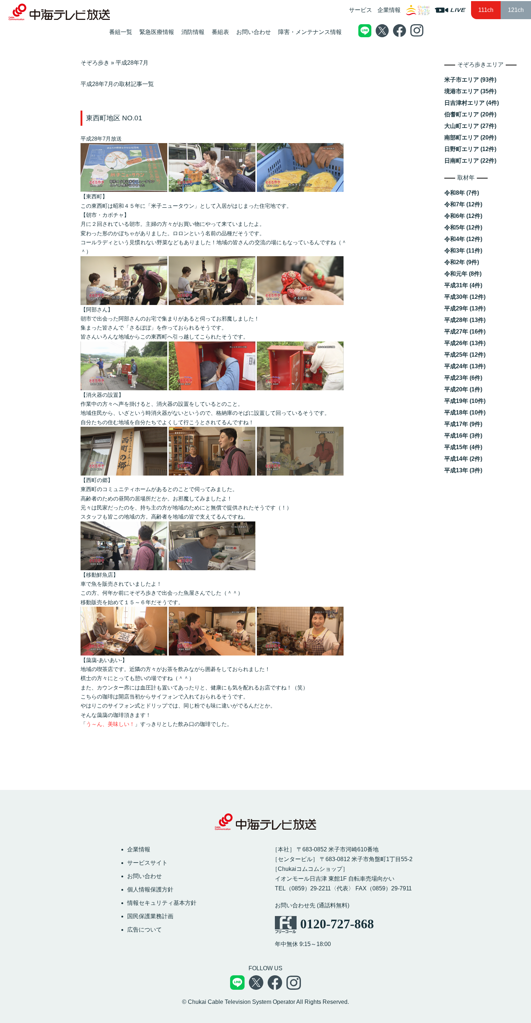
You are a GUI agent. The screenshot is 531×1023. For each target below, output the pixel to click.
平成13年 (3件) (463, 470)
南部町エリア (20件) (470, 137)
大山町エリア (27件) (470, 126)
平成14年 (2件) (463, 459)
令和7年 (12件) (463, 204)
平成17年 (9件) (463, 424)
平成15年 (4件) (463, 447)
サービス (360, 10)
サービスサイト (147, 863)
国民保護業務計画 (150, 916)
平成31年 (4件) (463, 285)
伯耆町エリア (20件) (470, 114)
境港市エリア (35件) (470, 91)
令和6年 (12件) (463, 216)
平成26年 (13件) (464, 343)
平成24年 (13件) (464, 366)
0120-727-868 (337, 924)
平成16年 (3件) (463, 436)
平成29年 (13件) (464, 308)
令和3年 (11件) (463, 251)
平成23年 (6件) (463, 378)
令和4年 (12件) (463, 239)
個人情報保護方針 (150, 889)
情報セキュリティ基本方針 (162, 903)
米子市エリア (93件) (470, 80)
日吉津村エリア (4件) (471, 103)
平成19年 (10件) (464, 401)
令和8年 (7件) (461, 193)
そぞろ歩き (95, 63)
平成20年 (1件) (463, 389)
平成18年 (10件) (464, 412)
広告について (144, 930)
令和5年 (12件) (463, 227)
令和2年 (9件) (461, 262)
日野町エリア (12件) (470, 149)
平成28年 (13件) (464, 320)
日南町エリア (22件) (470, 161)
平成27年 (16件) (464, 331)
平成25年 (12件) (464, 355)
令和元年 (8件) (463, 274)
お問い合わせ (144, 876)
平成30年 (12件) (464, 297)
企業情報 (389, 10)
